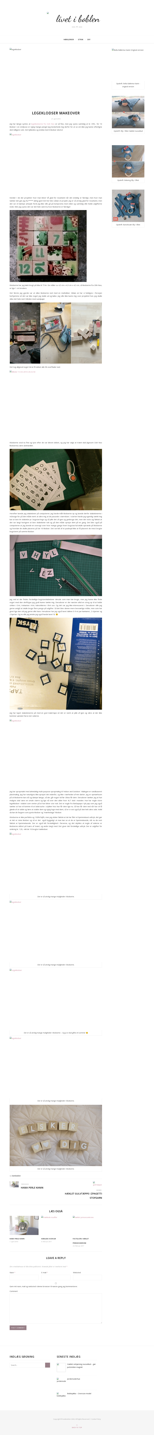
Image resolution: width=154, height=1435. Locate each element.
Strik (80, 39)
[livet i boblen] (77, 18)
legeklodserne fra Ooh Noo (43, 124)
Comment (14, 1291)
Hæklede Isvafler (48, 1239)
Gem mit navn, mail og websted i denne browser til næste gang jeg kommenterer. (44, 1286)
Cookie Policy (96, 1419)
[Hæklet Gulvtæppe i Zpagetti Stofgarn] (97, 1184)
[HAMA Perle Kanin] (14, 1184)
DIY (88, 39)
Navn (12, 1272)
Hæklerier (69, 39)
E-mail (44, 1272)
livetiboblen (16, 1176)
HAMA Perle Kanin (17, 1239)
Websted (77, 1272)
